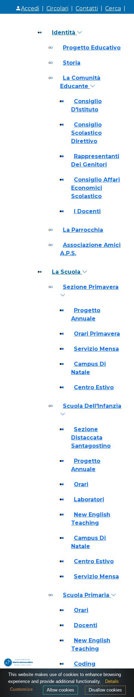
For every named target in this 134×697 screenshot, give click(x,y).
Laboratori (89, 499)
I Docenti (87, 211)
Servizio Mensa (96, 349)
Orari (81, 484)
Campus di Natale (88, 368)
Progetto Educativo (92, 47)
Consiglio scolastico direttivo (86, 132)
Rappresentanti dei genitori (95, 160)
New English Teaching (90, 518)
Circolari (57, 8)
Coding (85, 664)
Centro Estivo (94, 387)
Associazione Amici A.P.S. (90, 249)
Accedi (30, 8)
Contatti (87, 8)
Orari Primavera (97, 333)
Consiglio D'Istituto (86, 105)
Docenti (85, 625)
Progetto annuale (85, 314)
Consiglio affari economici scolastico (95, 187)
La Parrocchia (83, 230)
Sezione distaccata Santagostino (91, 437)
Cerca (113, 8)
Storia (71, 62)
